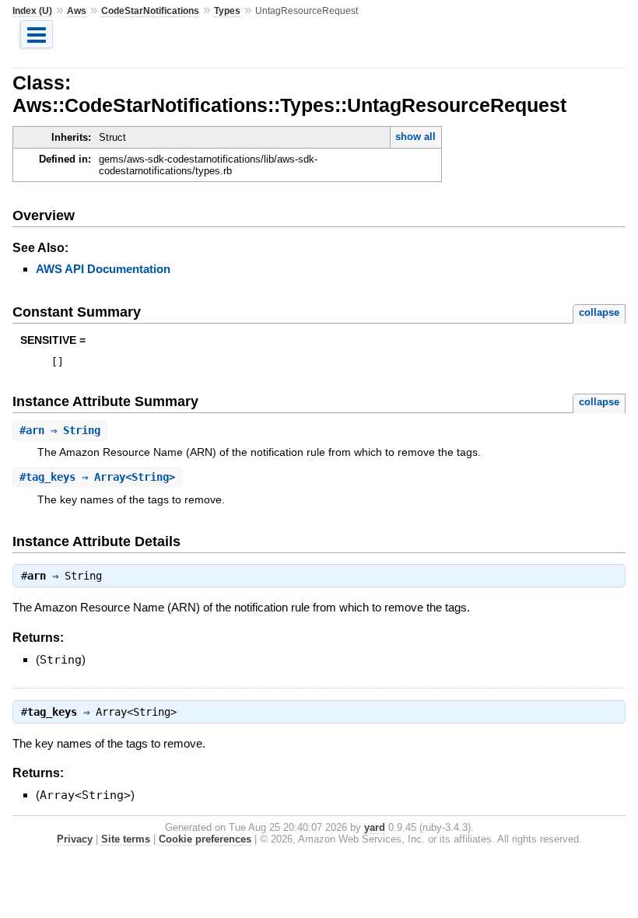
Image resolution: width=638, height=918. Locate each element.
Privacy (75, 839)
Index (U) (32, 10)
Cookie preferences (205, 839)
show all (415, 136)
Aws (76, 10)
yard (374, 827)
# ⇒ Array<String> (97, 477)
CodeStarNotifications (150, 10)
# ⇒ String (59, 430)
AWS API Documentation (103, 268)
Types (227, 10)
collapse (599, 312)
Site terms (125, 839)
